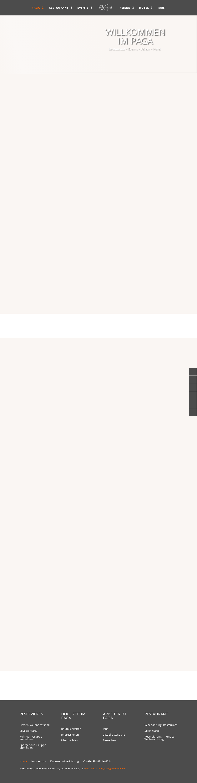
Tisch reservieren (152, 116)
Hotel (144, 7)
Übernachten (69, 740)
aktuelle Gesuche (114, 734)
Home (23, 761)
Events (82, 7)
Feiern (125, 7)
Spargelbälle (56, 441)
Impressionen (70, 734)
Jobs (161, 7)
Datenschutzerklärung (64, 761)
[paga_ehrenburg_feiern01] (138, 530)
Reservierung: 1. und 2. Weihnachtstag (159, 738)
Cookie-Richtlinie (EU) (96, 761)
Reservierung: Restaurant (160, 725)
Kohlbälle (56, 404)
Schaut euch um (153, 514)
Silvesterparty (59, 392)
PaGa (36, 7)
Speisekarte (73, 290)
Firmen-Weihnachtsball (59, 370)
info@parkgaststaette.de (111, 768)
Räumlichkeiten (71, 729)
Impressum (38, 761)
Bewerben (109, 740)
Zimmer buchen (153, 626)
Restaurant (58, 7)
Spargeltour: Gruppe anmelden (33, 746)
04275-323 (91, 768)
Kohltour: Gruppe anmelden (31, 738)
